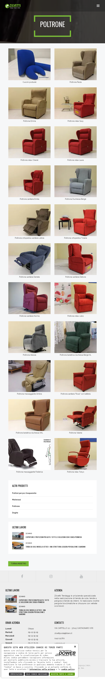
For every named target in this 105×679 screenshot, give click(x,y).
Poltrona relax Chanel (29, 160)
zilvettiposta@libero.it (63, 633)
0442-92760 (59, 638)
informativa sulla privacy (42, 669)
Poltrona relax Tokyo (75, 472)
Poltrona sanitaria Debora (75, 277)
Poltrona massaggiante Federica (29, 472)
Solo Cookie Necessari (37, 674)
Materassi (16, 500)
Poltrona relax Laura (75, 160)
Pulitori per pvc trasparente (24, 493)
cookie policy (68, 669)
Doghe (15, 513)
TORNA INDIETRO (18, 564)
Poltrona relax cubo (75, 316)
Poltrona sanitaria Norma (29, 316)
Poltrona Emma (29, 121)
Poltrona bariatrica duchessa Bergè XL (75, 355)
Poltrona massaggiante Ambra (29, 394)
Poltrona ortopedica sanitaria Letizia (29, 238)
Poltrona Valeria (75, 433)
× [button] (75, 646)
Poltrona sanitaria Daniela (29, 277)
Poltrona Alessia (29, 355)
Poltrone (16, 506)
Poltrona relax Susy (75, 121)
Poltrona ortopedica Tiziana (75, 238)
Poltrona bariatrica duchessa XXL (29, 433)
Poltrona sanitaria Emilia (29, 199)
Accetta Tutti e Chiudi (62, 674)
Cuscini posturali (29, 82)
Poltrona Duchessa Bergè (75, 199)
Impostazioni (16, 674)
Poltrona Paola (76, 82)
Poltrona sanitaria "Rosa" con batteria (76, 394)
